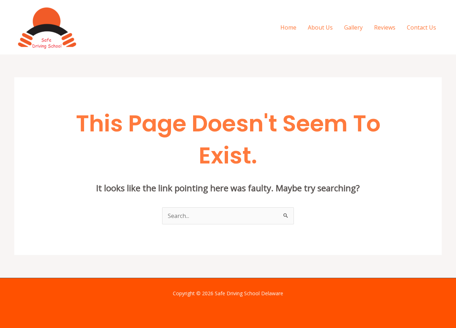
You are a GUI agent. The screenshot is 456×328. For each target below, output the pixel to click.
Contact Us (421, 27)
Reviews (384, 27)
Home (288, 27)
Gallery (353, 27)
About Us (320, 27)
